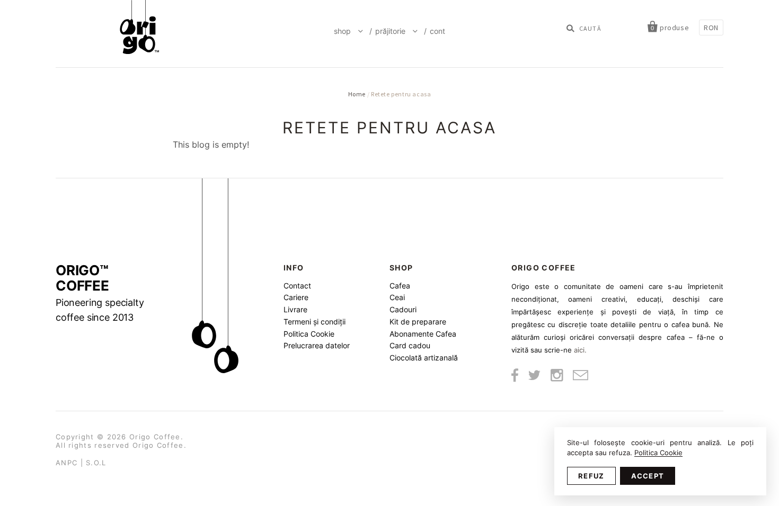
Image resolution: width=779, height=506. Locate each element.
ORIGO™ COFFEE (100, 293)
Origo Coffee (155, 436)
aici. (580, 350)
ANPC (66, 462)
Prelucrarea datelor (317, 345)
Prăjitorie (391, 30)
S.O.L (96, 462)
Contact (297, 285)
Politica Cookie (309, 333)
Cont (437, 30)
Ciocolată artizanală (424, 357)
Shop (343, 30)
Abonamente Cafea (423, 333)
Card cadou (410, 345)
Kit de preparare (418, 321)
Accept (648, 476)
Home (357, 94)
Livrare (295, 309)
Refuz (591, 476)
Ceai (397, 297)
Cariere (296, 297)
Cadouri (403, 309)
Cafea (400, 285)
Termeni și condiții (315, 321)
